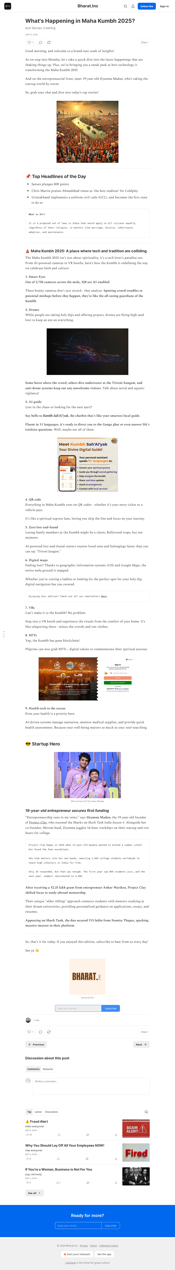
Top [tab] (29, 1111)
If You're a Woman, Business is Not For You (58, 1169)
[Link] (20, 176)
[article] (87, 1128)
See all (32, 1193)
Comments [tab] (33, 1069)
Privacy (84, 1245)
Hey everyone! (33, 1150)
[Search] (125, 6)
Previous (38, 1044)
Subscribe (146, 6)
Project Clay (38, 822)
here (104, 596)
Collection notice (108, 1245)
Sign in (164, 6)
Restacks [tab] (48, 1069)
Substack (70, 1262)
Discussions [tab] (51, 1111)
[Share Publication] (133, 6)
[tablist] (40, 1069)
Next (139, 1044)
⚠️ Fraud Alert (36, 1122)
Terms (93, 1245)
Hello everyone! (34, 1126)
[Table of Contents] (3, 635)
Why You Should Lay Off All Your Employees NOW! (64, 1145)
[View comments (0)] (40, 42)
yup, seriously (33, 1174)
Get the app (104, 1254)
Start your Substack (78, 1254)
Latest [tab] (38, 1111)
